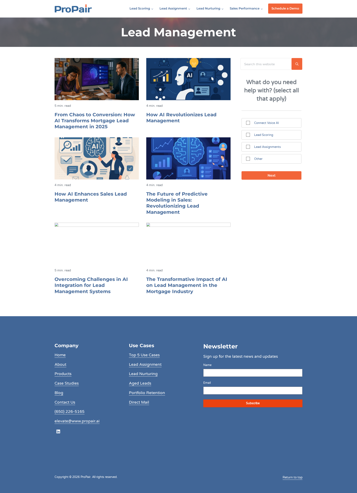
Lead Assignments (267, 147)
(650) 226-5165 (69, 411)
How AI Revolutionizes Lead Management (181, 118)
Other (258, 159)
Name (207, 365)
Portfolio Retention (147, 393)
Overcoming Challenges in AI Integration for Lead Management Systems (91, 285)
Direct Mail (139, 402)
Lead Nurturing (143, 374)
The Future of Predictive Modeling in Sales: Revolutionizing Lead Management (177, 203)
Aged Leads (140, 383)
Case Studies (67, 383)
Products (63, 374)
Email (207, 383)
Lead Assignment (145, 364)
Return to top (292, 477)
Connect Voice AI (266, 123)
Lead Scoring (263, 135)
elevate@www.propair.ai (77, 421)
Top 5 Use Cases (144, 355)
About (60, 364)
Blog (59, 393)
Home (60, 355)
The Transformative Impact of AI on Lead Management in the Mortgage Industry (186, 285)
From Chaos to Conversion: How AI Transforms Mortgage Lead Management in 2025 (95, 121)
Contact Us (65, 402)
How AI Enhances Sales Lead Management (91, 197)
